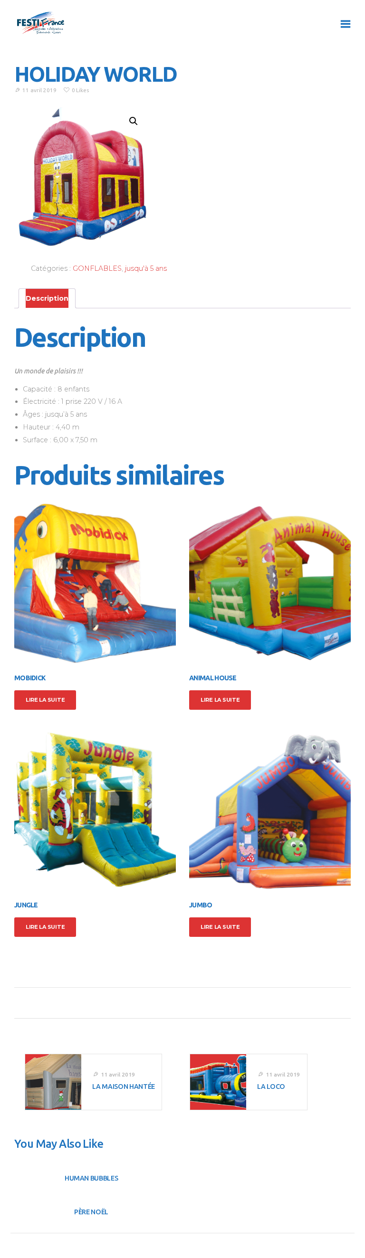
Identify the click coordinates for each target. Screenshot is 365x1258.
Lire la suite (45, 699)
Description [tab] (47, 298)
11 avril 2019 (39, 90)
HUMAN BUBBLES (91, 1178)
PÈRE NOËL (91, 1212)
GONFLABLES (97, 268)
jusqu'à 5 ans (146, 268)
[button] (133, 121)
